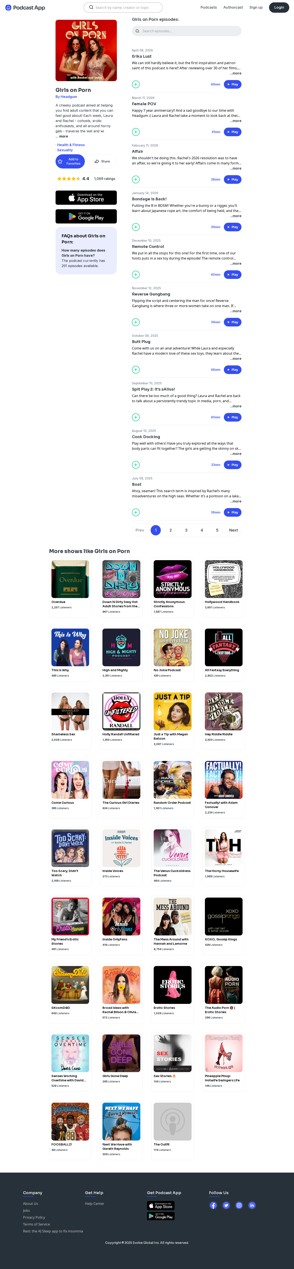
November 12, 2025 (146, 288)
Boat (136, 484)
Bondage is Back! (149, 199)
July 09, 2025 (142, 478)
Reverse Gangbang (151, 294)
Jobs (26, 1210)
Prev (140, 530)
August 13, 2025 (144, 431)
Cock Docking (146, 436)
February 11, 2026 (145, 145)
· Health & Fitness (70, 145)
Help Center (94, 1203)
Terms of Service (36, 1224)
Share (105, 161)
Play (235, 84)
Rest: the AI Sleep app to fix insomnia (53, 1231)
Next (233, 530)
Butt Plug (141, 341)
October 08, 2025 (145, 335)
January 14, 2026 (145, 193)
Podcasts (208, 7)
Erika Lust (142, 56)
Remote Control (148, 246)
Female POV (144, 104)
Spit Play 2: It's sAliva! (153, 389)
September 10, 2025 (147, 383)
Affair (137, 151)
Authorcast (233, 7)
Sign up (256, 7)
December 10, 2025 (146, 240)
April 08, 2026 (142, 50)
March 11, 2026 (143, 98)
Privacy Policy (34, 1217)
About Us (30, 1203)
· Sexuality (64, 150)
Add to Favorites (73, 161)
